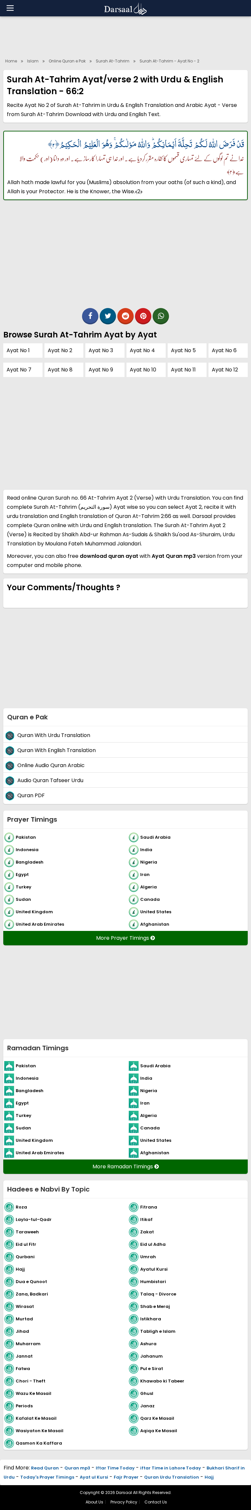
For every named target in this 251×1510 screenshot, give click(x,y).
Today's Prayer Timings (47, 1477)
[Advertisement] (125, 36)
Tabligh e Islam (158, 1331)
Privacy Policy (123, 1502)
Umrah (148, 1257)
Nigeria (148, 862)
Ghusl (146, 1393)
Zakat (147, 1232)
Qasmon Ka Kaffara (39, 1443)
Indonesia (27, 850)
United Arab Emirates (40, 924)
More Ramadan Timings (123, 1166)
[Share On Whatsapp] (161, 316)
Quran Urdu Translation (171, 1477)
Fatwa (23, 1368)
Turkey (23, 887)
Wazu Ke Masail (33, 1393)
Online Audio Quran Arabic (51, 765)
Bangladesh (29, 862)
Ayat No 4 (142, 350)
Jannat (24, 1356)
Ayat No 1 (18, 350)
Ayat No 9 (101, 369)
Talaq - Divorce (158, 1294)
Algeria (148, 887)
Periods (24, 1406)
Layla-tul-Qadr (34, 1219)
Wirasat (25, 1306)
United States (155, 912)
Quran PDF (31, 795)
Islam (33, 61)
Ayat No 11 (183, 369)
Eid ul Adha (153, 1244)
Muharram (28, 1344)
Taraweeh (27, 1232)
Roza (21, 1207)
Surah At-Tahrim (112, 61)
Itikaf (146, 1219)
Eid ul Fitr (26, 1244)
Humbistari (153, 1281)
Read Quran (45, 1468)
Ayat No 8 (60, 369)
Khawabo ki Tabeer (162, 1381)
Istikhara (150, 1319)
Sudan (23, 899)
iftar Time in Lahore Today (170, 1468)
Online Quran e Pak (67, 61)
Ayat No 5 (183, 350)
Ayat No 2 (60, 350)
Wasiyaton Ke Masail (39, 1431)
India (146, 850)
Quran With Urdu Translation (53, 735)
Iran (145, 874)
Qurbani (25, 1257)
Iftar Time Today (115, 1468)
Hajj (20, 1269)
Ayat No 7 (19, 369)
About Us (94, 1502)
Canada (150, 899)
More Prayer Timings (123, 938)
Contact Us (155, 1502)
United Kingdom (34, 912)
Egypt (22, 874)
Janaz (147, 1406)
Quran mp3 (77, 1468)
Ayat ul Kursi (94, 1477)
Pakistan (26, 837)
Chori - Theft (30, 1381)
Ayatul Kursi (154, 1269)
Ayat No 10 (143, 369)
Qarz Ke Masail (157, 1418)
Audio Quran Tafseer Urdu (50, 780)
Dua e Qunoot (31, 1281)
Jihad (22, 1331)
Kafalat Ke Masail (36, 1418)
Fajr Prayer (126, 1477)
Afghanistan (154, 924)
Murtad (24, 1319)
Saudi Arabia (155, 837)
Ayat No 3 (101, 350)
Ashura (148, 1344)
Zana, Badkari (32, 1294)
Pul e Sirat (151, 1368)
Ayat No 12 (225, 369)
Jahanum (151, 1356)
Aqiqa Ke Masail (158, 1431)
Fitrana (148, 1207)
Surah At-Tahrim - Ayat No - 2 (169, 61)
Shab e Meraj (155, 1306)
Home (11, 61)
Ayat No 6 (224, 350)
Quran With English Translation (56, 750)
